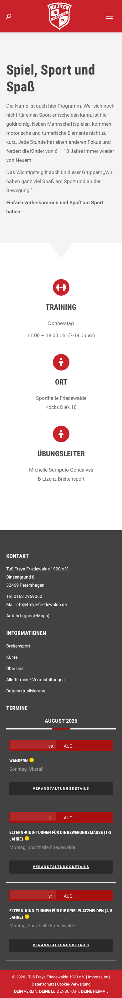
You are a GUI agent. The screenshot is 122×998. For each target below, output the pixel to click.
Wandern (18, 760)
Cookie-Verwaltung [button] (73, 984)
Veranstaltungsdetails (61, 789)
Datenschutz (43, 984)
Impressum (98, 977)
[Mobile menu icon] (109, 16)
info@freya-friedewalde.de (41, 604)
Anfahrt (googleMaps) (27, 615)
